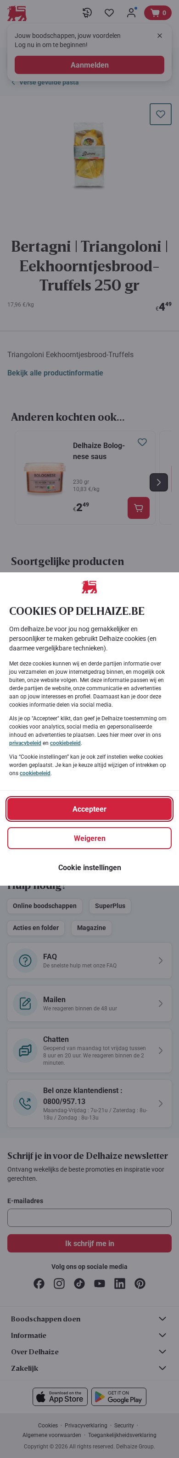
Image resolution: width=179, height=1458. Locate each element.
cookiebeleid (65, 743)
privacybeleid (25, 743)
